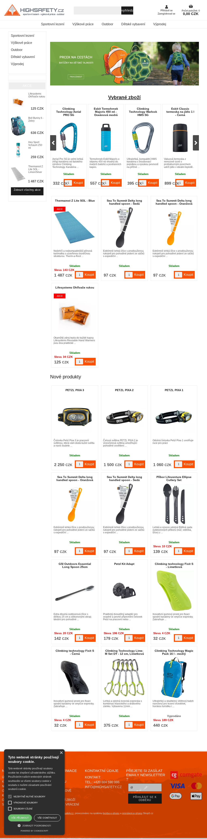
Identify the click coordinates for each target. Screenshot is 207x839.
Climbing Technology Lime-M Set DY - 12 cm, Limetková (124, 652)
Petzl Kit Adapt (124, 563)
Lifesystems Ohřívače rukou (74, 287)
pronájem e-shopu (132, 813)
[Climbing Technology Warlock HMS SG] (143, 138)
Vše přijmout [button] (20, 818)
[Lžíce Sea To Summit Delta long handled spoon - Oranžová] (174, 227)
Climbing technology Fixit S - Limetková (174, 565)
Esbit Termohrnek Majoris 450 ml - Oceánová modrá (106, 112)
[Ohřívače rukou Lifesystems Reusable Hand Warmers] (75, 314)
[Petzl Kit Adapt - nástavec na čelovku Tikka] (124, 591)
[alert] (34, 792)
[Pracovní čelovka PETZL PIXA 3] (75, 417)
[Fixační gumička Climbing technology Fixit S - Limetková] (174, 591)
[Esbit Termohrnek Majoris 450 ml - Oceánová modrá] (105, 138)
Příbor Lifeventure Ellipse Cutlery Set (173, 478)
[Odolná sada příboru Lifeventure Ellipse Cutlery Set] (174, 504)
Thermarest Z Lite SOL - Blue (75, 200)
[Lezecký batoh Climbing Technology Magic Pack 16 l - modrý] (174, 677)
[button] (34, 825)
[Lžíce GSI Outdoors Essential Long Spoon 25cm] (75, 591)
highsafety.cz (66, 813)
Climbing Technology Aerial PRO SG (68, 112)
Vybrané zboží (124, 97)
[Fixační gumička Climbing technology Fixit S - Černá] (75, 677)
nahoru (201, 833)
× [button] (61, 752)
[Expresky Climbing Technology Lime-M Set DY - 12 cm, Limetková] (124, 677)
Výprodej (159, 24)
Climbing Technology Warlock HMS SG (143, 112)
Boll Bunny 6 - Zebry (36, 119)
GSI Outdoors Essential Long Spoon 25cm (75, 565)
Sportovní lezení (52, 24)
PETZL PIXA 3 (74, 390)
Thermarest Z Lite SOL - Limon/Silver (35, 169)
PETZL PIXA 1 (174, 390)
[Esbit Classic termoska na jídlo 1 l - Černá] (180, 138)
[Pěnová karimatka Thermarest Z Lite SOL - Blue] (75, 227)
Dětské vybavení (133, 24)
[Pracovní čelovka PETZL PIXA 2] (124, 417)
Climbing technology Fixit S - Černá (75, 652)
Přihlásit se (167, 10)
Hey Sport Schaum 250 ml (35, 145)
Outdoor (107, 24)
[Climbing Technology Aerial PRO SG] (68, 138)
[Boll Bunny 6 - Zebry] (18, 126)
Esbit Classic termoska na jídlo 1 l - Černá (180, 112)
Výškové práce (83, 24)
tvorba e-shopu (111, 813)
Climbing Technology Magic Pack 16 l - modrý (174, 652)
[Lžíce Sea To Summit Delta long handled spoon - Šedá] (124, 227)
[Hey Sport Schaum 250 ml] (18, 150)
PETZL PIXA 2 (124, 390)
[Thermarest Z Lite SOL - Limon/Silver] (18, 174)
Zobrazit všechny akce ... (27, 191)
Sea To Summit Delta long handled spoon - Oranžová (174, 202)
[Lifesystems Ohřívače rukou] (18, 102)
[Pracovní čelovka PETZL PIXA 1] (174, 417)
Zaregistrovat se (166, 13)
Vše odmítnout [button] (47, 818)
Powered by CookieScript (34, 831)
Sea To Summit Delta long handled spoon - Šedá (124, 202)
